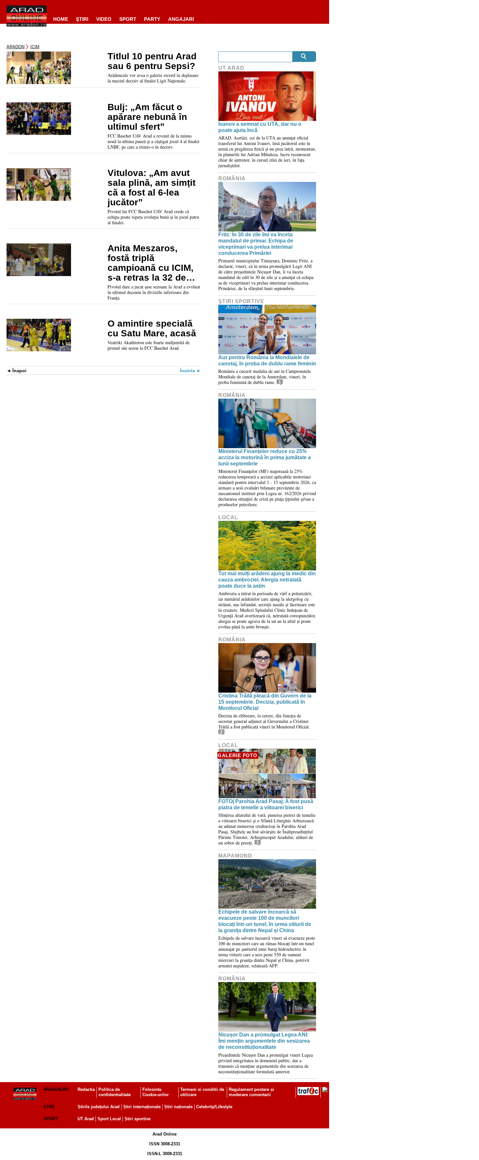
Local (228, 517)
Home (60, 19)
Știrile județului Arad (99, 1106)
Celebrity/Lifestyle (214, 1106)
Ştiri (82, 19)
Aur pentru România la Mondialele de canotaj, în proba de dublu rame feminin (267, 360)
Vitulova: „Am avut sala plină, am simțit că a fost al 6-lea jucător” (152, 187)
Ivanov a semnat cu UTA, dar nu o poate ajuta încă (259, 127)
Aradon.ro (56, 1089)
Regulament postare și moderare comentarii (251, 1092)
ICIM (34, 46)
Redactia (86, 1089)
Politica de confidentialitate (114, 1092)
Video (103, 19)
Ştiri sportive (241, 301)
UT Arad (231, 68)
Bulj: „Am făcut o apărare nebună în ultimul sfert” (147, 117)
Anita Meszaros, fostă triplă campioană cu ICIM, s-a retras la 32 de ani (151, 263)
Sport (127, 19)
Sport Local (109, 1118)
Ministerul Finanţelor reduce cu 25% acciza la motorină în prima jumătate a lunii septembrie (264, 457)
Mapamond (235, 856)
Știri (48, 1106)
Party (152, 19)
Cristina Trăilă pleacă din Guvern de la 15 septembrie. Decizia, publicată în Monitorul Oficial (265, 702)
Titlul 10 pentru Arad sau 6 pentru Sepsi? (153, 61)
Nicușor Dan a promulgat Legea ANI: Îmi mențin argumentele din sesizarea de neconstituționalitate (264, 1041)
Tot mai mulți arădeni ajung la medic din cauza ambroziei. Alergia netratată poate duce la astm (267, 580)
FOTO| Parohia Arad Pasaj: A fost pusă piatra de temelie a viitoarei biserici (265, 804)
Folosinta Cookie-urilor (155, 1092)
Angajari (181, 19)
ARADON (15, 46)
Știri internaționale (142, 1106)
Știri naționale (178, 1106)
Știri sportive (137, 1118)
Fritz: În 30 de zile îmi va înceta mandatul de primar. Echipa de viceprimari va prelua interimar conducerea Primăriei (255, 244)
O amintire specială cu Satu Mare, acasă (152, 328)
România (232, 178)
